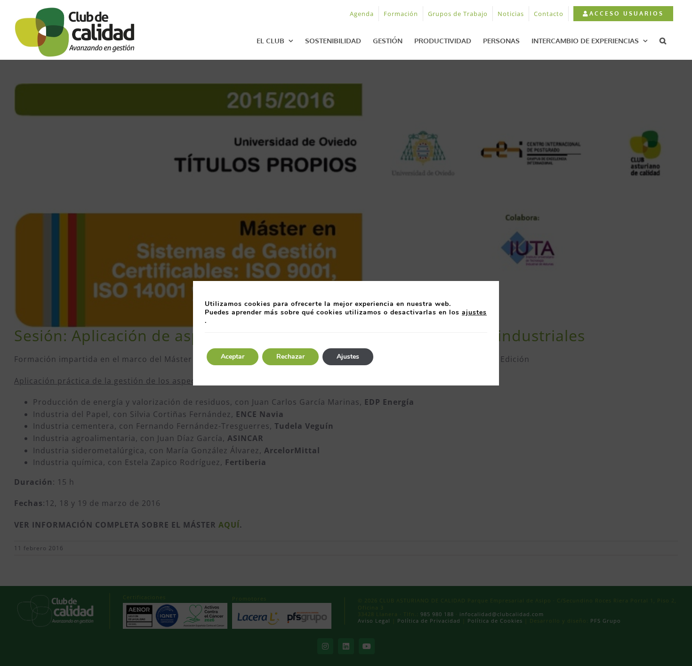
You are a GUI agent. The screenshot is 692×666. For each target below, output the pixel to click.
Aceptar (232, 356)
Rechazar (290, 356)
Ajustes (348, 356)
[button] (663, 40)
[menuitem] (623, 13)
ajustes (474, 312)
